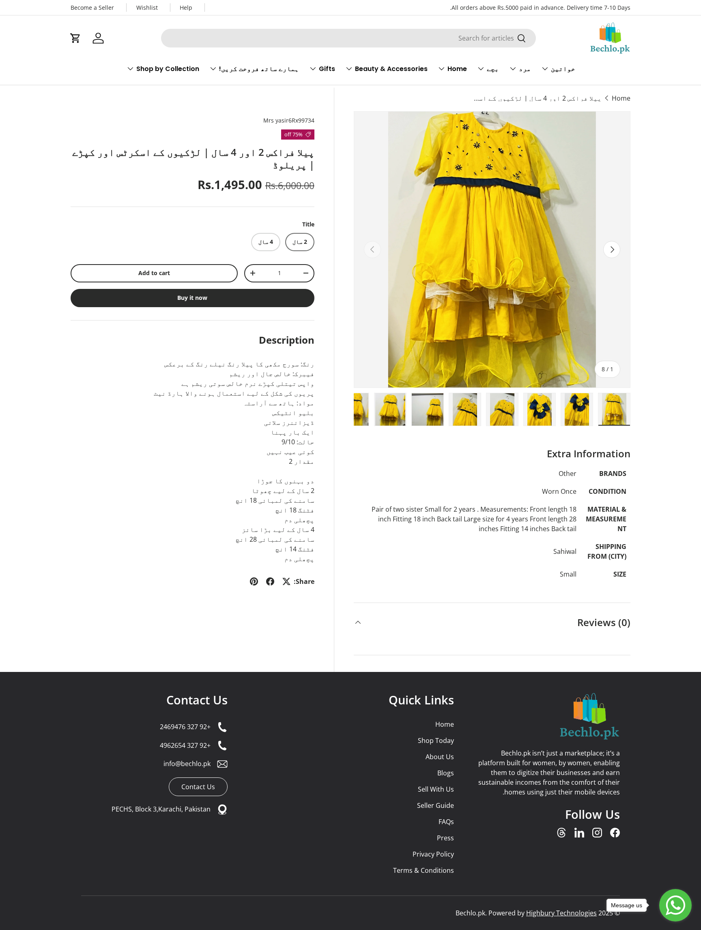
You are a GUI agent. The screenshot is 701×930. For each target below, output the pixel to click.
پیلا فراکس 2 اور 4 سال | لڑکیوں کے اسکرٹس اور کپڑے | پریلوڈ (537, 98)
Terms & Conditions (423, 870)
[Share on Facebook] (270, 581)
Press (445, 837)
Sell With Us (436, 789)
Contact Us (197, 700)
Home (457, 68)
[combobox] (348, 38)
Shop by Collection (167, 68)
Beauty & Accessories (391, 68)
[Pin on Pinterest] (254, 581)
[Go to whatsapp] (675, 905)
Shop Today (436, 740)
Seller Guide (435, 805)
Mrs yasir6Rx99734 (288, 120)
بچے (493, 68)
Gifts (327, 68)
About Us (440, 756)
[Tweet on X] (286, 581)
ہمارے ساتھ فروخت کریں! (259, 68)
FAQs (446, 821)
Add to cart (154, 273)
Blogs (445, 773)
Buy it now (192, 297)
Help (186, 7)
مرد (525, 68)
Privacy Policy (433, 854)
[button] (75, 38)
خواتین (563, 68)
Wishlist (147, 7)
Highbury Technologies (561, 912)
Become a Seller (92, 7)
